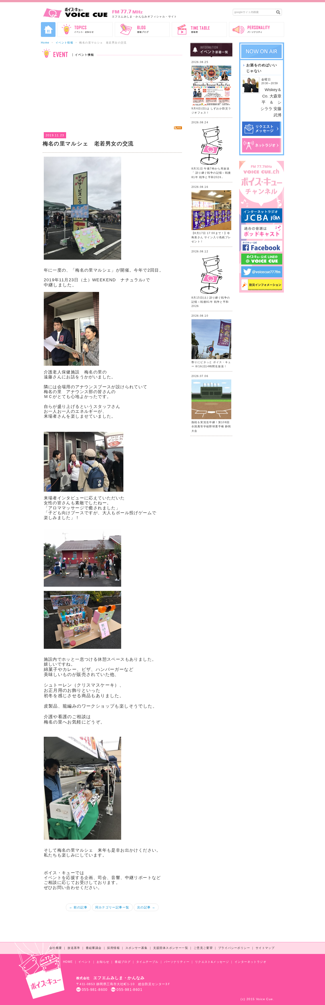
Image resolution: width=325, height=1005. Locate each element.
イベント (84, 961)
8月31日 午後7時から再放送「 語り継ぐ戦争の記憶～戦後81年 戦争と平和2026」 (211, 173)
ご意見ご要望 (203, 948)
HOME (68, 961)
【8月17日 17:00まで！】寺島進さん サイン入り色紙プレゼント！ (211, 237)
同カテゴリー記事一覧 (112, 907)
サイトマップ (265, 948)
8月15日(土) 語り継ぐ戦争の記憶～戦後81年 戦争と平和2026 (210, 302)
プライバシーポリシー (234, 948)
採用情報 (113, 948)
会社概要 (55, 948)
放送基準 (73, 948)
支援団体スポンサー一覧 (170, 948)
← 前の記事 (78, 907)
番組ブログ (123, 961)
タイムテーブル (147, 961)
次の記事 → (146, 907)
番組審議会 (94, 948)
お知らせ (103, 961)
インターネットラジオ (250, 961)
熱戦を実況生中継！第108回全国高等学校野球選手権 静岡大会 (211, 426)
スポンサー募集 (136, 948)
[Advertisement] (112, 92)
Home (45, 42)
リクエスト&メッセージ (212, 961)
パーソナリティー (176, 961)
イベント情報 (64, 42)
